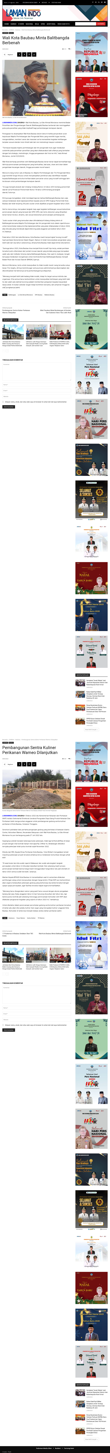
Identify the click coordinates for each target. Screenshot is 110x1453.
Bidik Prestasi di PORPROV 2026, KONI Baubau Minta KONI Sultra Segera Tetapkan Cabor (60, 343)
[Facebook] (93, 2)
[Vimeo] (102, 2)
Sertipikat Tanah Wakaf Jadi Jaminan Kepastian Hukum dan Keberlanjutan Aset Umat (97, 683)
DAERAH (11, 30)
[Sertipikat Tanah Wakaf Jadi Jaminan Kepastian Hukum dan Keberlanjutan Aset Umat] (80, 683)
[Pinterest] (29, 54)
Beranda (5, 30)
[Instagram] (96, 2)
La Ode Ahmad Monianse (25, 295)
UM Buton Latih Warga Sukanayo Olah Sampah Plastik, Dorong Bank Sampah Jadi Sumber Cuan (36, 343)
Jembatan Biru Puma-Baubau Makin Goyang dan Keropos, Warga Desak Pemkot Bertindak (12, 343)
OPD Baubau (38, 295)
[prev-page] (3, 350)
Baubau (17, 30)
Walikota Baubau (49, 295)
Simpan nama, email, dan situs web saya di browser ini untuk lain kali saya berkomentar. (36, 402)
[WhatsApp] (34, 54)
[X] (99, 2)
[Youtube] (105, 2)
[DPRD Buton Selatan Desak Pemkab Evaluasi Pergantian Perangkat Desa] (80, 721)
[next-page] (7, 350)
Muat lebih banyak (90, 729)
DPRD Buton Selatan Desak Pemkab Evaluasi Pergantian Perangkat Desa (96, 721)
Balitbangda (12, 295)
